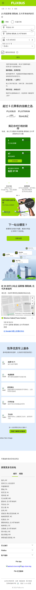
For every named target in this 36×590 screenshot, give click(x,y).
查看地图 (15, 161)
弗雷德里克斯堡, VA (8, 538)
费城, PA (4, 489)
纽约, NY (4, 480)
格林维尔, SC (5, 525)
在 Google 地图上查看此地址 (14, 331)
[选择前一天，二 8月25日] (29, 40)
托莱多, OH (5, 519)
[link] (18, 249)
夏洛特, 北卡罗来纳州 (8, 501)
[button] (18, 27)
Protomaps (18, 313)
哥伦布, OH (5, 504)
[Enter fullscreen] (32, 307)
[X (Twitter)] (19, 576)
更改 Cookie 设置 (25, 583)
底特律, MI (5, 495)
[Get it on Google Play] (13, 566)
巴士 (9, 9)
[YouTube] (18, 576)
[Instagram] (17, 576)
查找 (18, 57)
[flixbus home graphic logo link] (18, 3)
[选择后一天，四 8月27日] (32, 40)
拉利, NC (4, 510)
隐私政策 (22, 581)
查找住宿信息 (10, 52)
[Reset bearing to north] (32, 303)
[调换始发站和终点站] (32, 30)
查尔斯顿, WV (6, 535)
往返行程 (18, 22)
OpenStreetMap (26, 313)
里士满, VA (5, 507)
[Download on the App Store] (25, 566)
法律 (16, 581)
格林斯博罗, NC (6, 516)
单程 (7, 22)
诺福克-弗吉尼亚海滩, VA (10, 513)
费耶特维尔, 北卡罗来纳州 (10, 522)
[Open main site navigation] (3, 3)
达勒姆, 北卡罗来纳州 (8, 529)
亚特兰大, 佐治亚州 (8, 483)
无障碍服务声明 (11, 583)
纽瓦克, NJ (5, 492)
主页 (3, 9)
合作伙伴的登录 (9, 581)
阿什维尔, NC (5, 532)
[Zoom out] (32, 300)
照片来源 (29, 581)
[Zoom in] (32, 298)
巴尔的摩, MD (6, 498)
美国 (15, 9)
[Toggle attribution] (32, 313)
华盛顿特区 (5, 486)
